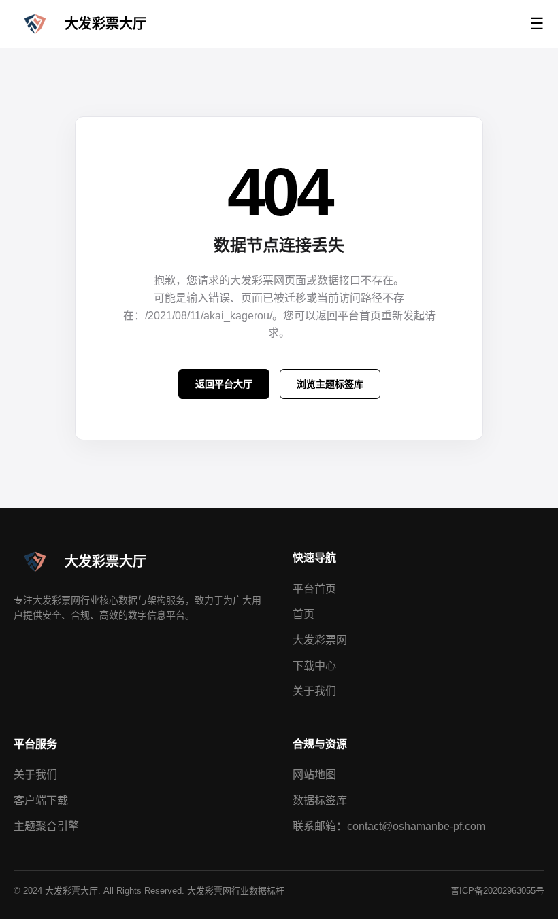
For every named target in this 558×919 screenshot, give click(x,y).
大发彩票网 (320, 640)
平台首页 (314, 589)
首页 (303, 614)
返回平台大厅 (223, 384)
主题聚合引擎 (46, 826)
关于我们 (314, 691)
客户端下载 (41, 800)
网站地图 (314, 774)
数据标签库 (320, 800)
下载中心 (314, 666)
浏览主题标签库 (330, 384)
